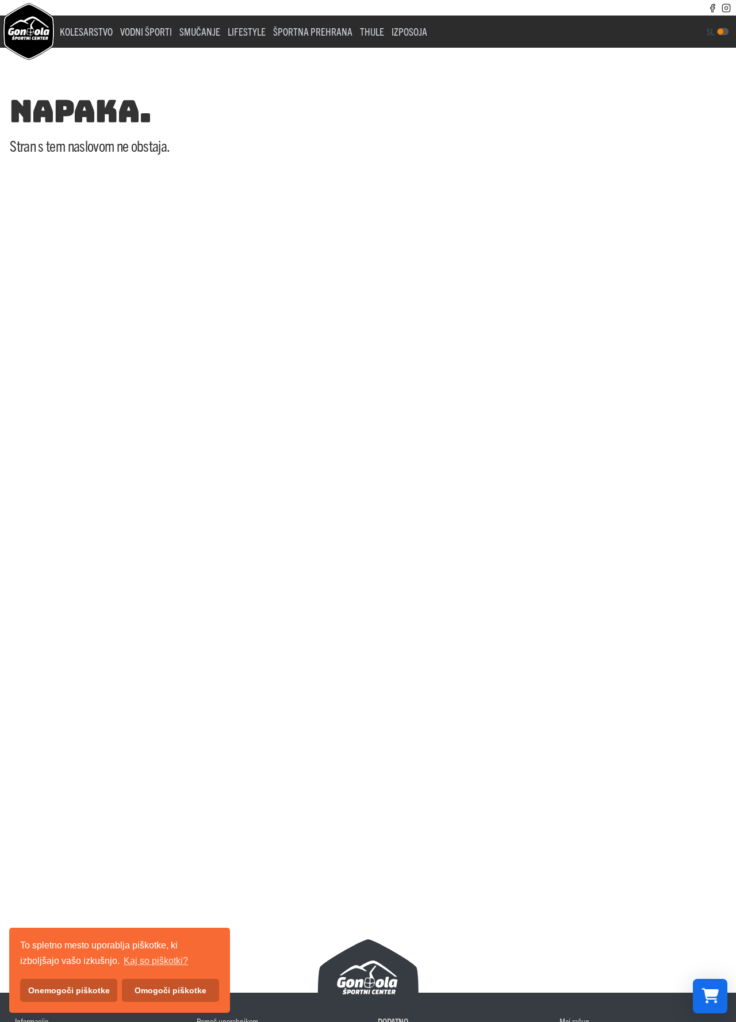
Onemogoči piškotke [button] (69, 990)
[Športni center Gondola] (28, 31)
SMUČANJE (199, 31)
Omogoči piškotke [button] (170, 990)
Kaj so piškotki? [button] (156, 961)
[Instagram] (726, 7)
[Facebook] (712, 7)
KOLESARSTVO (86, 31)
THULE (372, 31)
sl (710, 31)
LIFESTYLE (247, 31)
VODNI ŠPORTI (146, 31)
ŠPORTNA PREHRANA (312, 31)
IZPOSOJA (409, 31)
